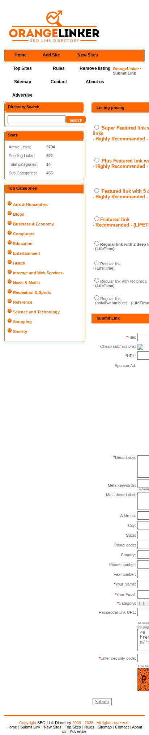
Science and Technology (36, 312)
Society (20, 331)
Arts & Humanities (30, 204)
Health (19, 263)
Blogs (18, 214)
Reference (22, 302)
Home (20, 55)
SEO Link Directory (54, 723)
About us (95, 81)
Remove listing (95, 68)
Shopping (22, 322)
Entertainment (26, 253)
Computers (23, 234)
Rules (59, 68)
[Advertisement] (114, 636)
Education (23, 243)
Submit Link (30, 727)
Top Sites (22, 68)
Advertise (22, 95)
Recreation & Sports (32, 292)
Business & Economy (33, 224)
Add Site (51, 55)
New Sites (87, 55)
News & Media (26, 282)
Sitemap (22, 81)
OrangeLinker (126, 69)
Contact (59, 81)
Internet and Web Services (38, 273)
